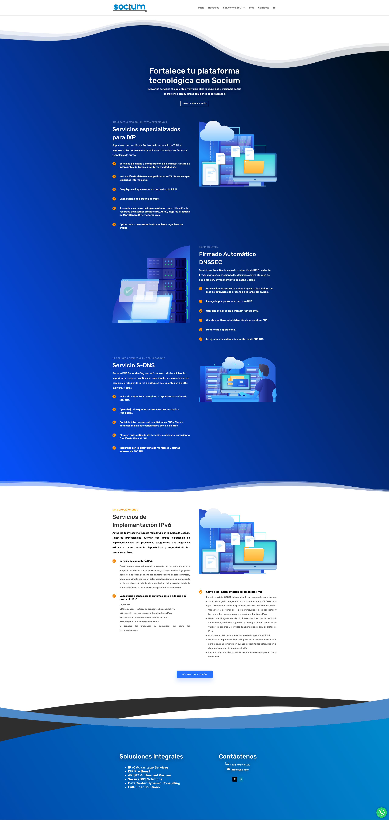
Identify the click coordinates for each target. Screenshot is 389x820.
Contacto (263, 8)
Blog (251, 8)
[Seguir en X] (234, 779)
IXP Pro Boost (139, 771)
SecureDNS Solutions (145, 779)
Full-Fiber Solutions (144, 787)
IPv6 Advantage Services (148, 767)
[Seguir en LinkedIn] (240, 779)
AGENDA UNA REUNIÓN (195, 103)
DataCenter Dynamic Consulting (154, 783)
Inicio (201, 8)
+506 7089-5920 (240, 764)
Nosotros (213, 8)
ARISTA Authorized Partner (149, 775)
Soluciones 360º (232, 8)
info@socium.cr (240, 769)
